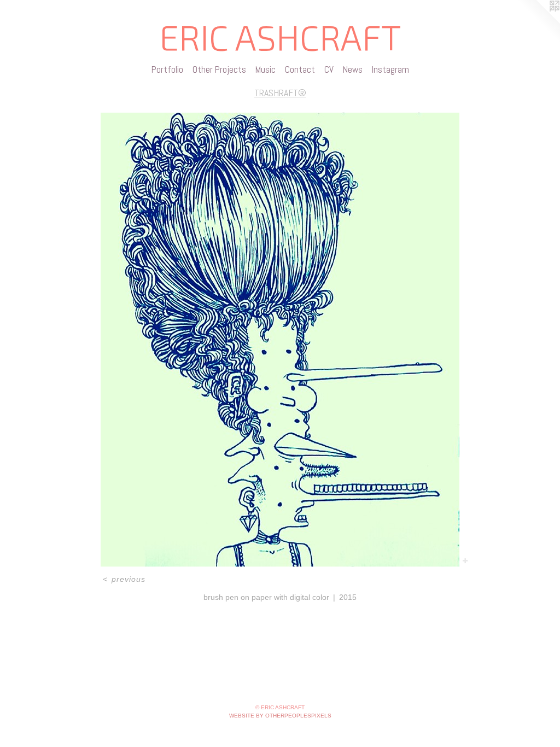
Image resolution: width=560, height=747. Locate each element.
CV (329, 69)
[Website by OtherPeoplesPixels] (538, 22)
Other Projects (219, 69)
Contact (300, 69)
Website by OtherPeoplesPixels (280, 716)
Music (265, 69)
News (353, 69)
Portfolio (167, 69)
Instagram (390, 69)
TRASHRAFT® (280, 92)
